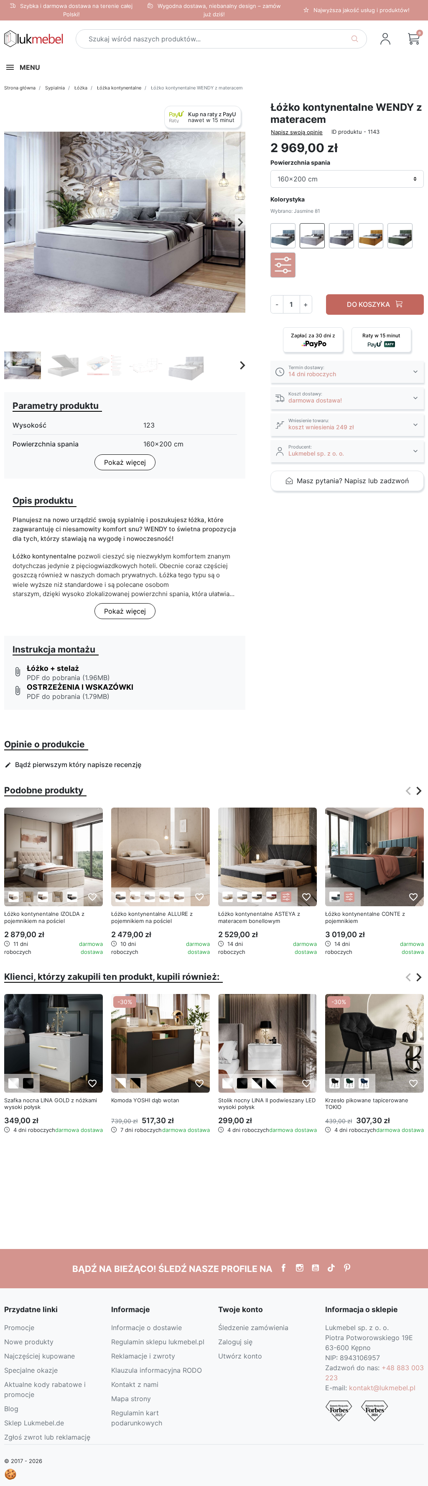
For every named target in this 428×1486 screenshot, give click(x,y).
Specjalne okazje (31, 1370)
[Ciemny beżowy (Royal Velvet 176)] (43, 897)
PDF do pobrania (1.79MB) (68, 696)
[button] (414, 39)
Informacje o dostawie (146, 1327)
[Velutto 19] (257, 897)
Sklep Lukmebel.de (34, 1423)
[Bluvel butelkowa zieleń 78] (349, 1083)
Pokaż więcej (125, 462)
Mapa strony (131, 1398)
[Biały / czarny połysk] (257, 1083)
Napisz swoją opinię (297, 132)
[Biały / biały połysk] (13, 1083)
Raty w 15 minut (381, 335)
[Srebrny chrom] (57, 897)
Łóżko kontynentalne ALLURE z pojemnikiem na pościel (152, 917)
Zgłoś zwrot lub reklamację (47, 1437)
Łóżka (80, 88)
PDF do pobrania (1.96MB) (68, 677)
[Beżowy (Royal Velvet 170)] (13, 897)
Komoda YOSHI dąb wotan (145, 1100)
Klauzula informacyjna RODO (156, 1370)
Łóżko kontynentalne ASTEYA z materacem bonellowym (259, 917)
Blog (11, 1408)
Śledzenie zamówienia (253, 1327)
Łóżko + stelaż (53, 668)
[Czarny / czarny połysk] (28, 1083)
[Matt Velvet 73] (334, 897)
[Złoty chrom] (28, 897)
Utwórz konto (240, 1356)
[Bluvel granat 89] (364, 1083)
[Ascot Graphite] (120, 897)
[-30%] (160, 1042)
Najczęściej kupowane (39, 1356)
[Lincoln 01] (164, 897)
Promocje (19, 1327)
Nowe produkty (29, 1342)
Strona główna (20, 88)
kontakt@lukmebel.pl (382, 1388)
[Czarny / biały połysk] (271, 1083)
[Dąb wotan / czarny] (135, 1083)
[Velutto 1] (227, 897)
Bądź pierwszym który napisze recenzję (73, 764)
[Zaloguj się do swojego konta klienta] (385, 39)
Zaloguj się (235, 1342)
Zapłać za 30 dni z (313, 335)
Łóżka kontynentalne (119, 88)
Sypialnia (55, 88)
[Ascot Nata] (135, 897)
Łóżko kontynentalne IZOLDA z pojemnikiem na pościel (44, 917)
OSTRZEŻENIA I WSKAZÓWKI (80, 687)
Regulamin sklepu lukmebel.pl (157, 1342)
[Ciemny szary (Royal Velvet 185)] (72, 897)
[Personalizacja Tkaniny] (286, 897)
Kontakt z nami (134, 1384)
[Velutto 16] (242, 897)
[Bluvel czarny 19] (334, 1083)
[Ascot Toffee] (150, 897)
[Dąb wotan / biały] (120, 1083)
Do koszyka (369, 304)
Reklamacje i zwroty (143, 1356)
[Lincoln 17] (179, 897)
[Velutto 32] (271, 897)
